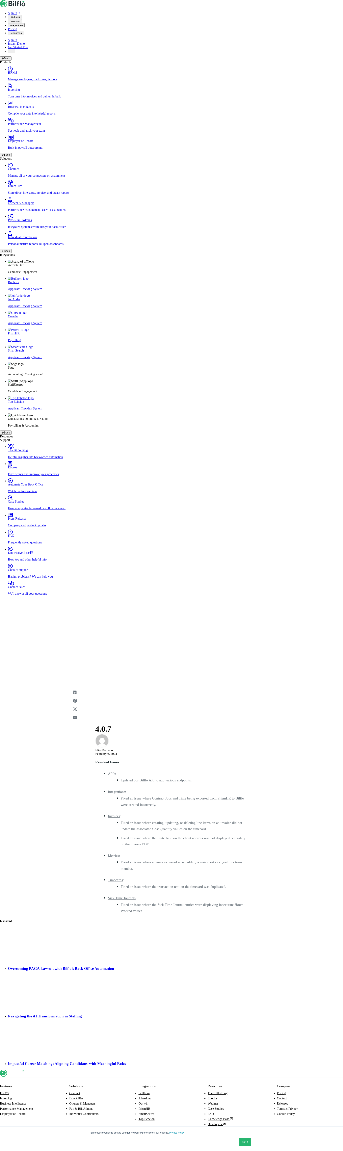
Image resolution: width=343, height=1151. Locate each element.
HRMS (4, 1093)
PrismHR (144, 1108)
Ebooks (212, 1098)
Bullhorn (144, 1093)
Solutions (15, 21)
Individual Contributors (83, 1113)
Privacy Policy (176, 1132)
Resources (16, 33)
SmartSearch (146, 1113)
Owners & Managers (82, 1103)
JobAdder (145, 1098)
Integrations (16, 25)
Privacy (293, 1108)
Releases (282, 1103)
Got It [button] (245, 1141)
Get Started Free (18, 47)
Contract (74, 1093)
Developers (215, 1124)
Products (15, 16)
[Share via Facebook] (171, 703)
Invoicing (6, 1098)
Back (7, 58)
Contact (282, 1098)
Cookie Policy (286, 1113)
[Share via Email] (171, 720)
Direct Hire (76, 1098)
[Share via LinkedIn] (171, 695)
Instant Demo (16, 43)
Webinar (213, 1103)
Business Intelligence (13, 1103)
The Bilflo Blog (217, 1093)
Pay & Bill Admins (81, 1108)
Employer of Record (13, 1113)
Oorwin (143, 1103)
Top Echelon (147, 1119)
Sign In (12, 13)
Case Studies (216, 1108)
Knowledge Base (219, 1119)
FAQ (211, 1113)
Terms (281, 1108)
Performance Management (16, 1108)
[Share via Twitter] (171, 711)
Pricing (12, 29)
